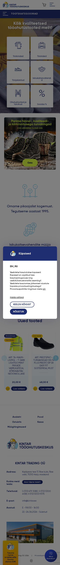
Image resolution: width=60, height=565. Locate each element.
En (11, 266)
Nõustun (18, 311)
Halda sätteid (17, 297)
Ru (16, 266)
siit (44, 289)
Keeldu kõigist (22, 304)
